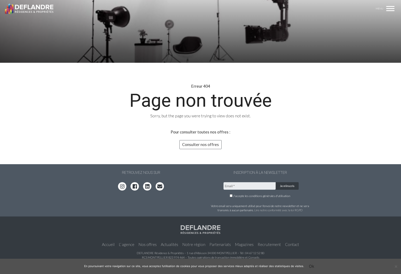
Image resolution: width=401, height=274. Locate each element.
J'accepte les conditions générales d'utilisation (261, 196)
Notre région (193, 244)
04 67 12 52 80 (254, 253)
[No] (396, 266)
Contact (292, 244)
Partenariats (220, 244)
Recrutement (269, 244)
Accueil (108, 244)
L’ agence (126, 244)
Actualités (169, 244)
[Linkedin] (147, 186)
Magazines (244, 244)
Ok (311, 266)
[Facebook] (135, 186)
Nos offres (147, 244)
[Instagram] (122, 186)
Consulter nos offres (200, 144)
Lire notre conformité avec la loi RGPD (278, 210)
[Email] (160, 186)
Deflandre (29, 9)
